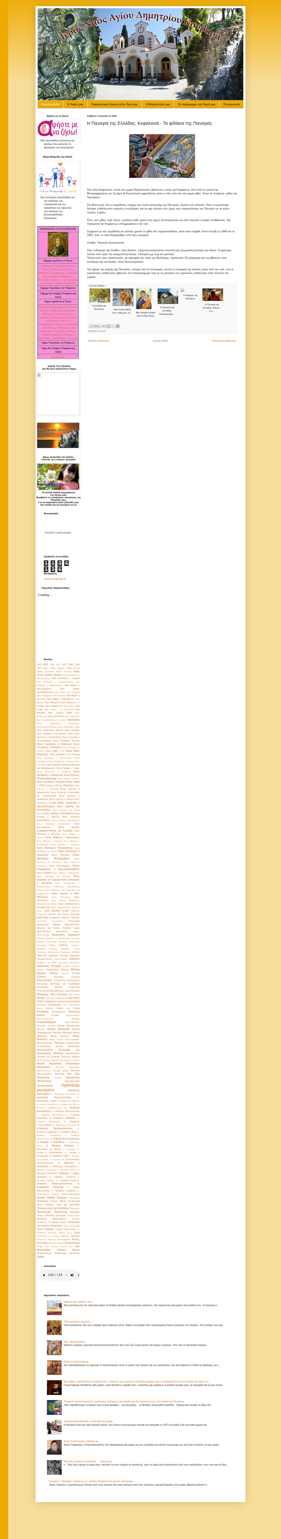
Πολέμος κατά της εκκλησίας (62, 1204)
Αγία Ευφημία (73, 692)
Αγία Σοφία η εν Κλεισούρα (59, 709)
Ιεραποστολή (63, 1001)
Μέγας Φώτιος (56, 1039)
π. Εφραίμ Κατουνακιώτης (65, 1138)
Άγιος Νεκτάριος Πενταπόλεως (55, 847)
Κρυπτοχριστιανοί (45, 1019)
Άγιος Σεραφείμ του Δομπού (53, 876)
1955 (77, 664)
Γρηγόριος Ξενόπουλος (48, 952)
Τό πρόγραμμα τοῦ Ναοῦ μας (197, 104)
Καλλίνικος (49, 327)
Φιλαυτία (75, 1236)
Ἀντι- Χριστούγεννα (74, 1341)
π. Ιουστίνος (69, 1149)
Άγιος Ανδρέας (72, 730)
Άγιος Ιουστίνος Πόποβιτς (51, 781)
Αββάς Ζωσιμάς (64, 671)
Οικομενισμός (44, 1081)
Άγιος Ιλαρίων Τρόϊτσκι (68, 779)
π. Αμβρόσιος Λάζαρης (69, 1101)
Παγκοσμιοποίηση (71, 1194)
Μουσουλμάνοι (44, 1074)
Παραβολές (74, 1198)
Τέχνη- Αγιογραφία (71, 1226)
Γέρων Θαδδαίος (58, 945)
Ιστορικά (75, 1001)
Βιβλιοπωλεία (43, 935)
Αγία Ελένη (59, 692)
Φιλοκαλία (41, 1239)
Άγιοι (69, 712)
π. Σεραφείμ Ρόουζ (66, 1180)
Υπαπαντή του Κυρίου (48, 1236)
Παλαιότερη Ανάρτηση (224, 340)
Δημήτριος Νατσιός (58, 955)
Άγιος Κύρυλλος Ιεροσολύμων (54, 824)
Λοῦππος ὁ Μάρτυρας (51, 310)
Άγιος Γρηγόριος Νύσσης (66, 740)
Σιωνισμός (61, 1215)
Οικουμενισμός (72, 1081)
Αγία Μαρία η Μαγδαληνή (60, 699)
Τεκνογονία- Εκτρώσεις (49, 1225)
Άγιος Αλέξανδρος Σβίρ (69, 727)
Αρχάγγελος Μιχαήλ (48, 924)
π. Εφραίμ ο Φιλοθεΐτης (51, 1142)
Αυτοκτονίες (62, 931)
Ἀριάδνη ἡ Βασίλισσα (64, 283)
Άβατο (46, 668)
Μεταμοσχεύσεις (72, 1039)
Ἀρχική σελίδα (50, 104)
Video (40, 1256)
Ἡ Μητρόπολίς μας (158, 104)
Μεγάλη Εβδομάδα (58, 1029)
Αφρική (76, 931)
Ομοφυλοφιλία (45, 1085)
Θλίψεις (41, 997)
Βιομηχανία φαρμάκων (66, 934)
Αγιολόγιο (73, 719)
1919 (58, 664)
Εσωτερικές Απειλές (50, 987)
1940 (71, 664)
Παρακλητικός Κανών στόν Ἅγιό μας (114, 104)
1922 (64, 664)
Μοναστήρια (73, 1063)
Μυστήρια (59, 1074)
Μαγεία (60, 1025)
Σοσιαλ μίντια (73, 1215)
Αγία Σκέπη (68, 706)
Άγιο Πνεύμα (55, 712)
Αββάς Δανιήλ (73, 668)
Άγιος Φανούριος (60, 897)
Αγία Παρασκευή (53, 706)
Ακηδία (65, 910)
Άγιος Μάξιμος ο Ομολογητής (62, 837)
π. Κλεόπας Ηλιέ (58, 1155)
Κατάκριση (43, 1011)
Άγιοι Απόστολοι (56, 716)
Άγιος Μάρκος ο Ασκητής (49, 841)
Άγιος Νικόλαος (60, 855)
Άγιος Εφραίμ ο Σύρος (68, 768)
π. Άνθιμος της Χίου (67, 1104)
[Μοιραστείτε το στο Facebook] (118, 326)
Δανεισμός (65, 952)
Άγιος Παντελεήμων (60, 866)
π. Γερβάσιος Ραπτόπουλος (51, 1115)
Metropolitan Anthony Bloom (58, 1249)
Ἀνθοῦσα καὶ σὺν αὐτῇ (61, 269)
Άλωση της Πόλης (59, 914)
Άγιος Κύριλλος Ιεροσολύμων (65, 820)
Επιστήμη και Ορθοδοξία (65, 983)
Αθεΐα (47, 910)
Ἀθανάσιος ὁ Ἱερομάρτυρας (52, 272)
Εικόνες (54, 973)
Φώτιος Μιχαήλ (57, 1243)
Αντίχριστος (54, 917)
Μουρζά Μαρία (61, 1071)
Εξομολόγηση (44, 980)
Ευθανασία (74, 987)
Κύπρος (76, 1018)
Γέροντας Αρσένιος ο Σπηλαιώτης (53, 938)
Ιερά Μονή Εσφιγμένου (56, 998)
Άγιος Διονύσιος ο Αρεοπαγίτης (54, 758)
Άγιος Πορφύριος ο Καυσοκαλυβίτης (58, 867)
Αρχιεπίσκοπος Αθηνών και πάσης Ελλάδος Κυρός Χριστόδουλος (58, 928)
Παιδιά (51, 1197)
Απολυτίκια (74, 921)
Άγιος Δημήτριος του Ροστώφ (65, 754)
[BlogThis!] (109, 326)
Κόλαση (55, 1015)
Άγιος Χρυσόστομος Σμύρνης (65, 907)
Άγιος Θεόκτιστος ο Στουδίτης (54, 772)
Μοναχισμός (43, 1067)
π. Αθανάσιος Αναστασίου (63, 1094)
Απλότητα (41, 921)
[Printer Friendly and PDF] (95, 326)
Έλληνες (41, 976)
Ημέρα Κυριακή (72, 990)
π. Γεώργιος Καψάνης (62, 1117)
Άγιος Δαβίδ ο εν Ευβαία (59, 751)
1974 (39, 668)
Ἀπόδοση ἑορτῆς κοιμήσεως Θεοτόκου (57, 307)
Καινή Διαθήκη (45, 1008)
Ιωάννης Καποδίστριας (49, 1004)
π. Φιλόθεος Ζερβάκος (63, 1190)
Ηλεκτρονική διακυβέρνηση (50, 990)
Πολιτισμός (75, 1208)
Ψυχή (39, 1246)
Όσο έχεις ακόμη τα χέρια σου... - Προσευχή (87, 1461)
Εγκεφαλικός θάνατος (57, 969)
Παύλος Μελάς (58, 1201)
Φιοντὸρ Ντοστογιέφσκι (59, 1239)
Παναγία (101, 331)
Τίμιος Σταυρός (45, 1229)
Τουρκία (59, 1229)
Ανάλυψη (75, 914)
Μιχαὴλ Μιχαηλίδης (49, 1063)
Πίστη (39, 1204)
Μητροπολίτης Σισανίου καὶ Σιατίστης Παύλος (58, 1060)
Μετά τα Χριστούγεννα (76, 1361)
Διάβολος (74, 958)
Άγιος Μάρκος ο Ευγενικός (65, 844)
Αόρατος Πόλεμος (71, 917)
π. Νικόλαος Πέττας (66, 1170)
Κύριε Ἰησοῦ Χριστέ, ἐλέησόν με (81, 1441)
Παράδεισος (43, 1201)
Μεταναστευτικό (44, 1043)
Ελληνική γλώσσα (67, 977)
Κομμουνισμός (73, 1015)
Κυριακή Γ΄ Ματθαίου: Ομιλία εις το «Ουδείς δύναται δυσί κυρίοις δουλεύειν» (91, 1481)
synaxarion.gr (58, 356)
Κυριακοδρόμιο (46, 1022)
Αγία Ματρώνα (52, 702)
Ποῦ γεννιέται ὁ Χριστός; (77, 1321)
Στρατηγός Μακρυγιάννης (52, 1218)
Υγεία (77, 1232)
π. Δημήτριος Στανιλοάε (64, 1125)
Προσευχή (60, 1211)
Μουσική (75, 1070)
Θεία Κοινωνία (58, 994)
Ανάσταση (42, 917)
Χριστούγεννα (72, 1242)
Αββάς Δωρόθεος (45, 671)
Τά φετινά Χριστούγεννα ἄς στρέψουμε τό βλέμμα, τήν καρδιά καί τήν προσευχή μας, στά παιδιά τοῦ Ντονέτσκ (124, 1401)
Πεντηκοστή (74, 1201)
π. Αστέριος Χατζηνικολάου (66, 1111)
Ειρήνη (65, 973)
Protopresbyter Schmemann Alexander (58, 1253)
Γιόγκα (76, 949)
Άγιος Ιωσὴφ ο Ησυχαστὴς (58, 813)
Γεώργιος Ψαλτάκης (59, 949)
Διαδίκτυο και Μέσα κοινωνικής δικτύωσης (58, 962)
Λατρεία (51, 1026)
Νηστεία (58, 1077)
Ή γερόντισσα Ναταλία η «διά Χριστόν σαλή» (88, 1421)
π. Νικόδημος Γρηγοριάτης (63, 1166)
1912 (52, 664)
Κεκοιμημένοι (58, 1011)
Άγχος (40, 911)
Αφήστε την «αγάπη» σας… (79, 1301)
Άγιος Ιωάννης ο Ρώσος (61, 799)
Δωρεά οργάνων (71, 966)
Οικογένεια (73, 1077)
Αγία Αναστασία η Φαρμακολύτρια (55, 682)
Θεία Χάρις (74, 994)
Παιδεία (41, 1197)
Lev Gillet (74, 1246)
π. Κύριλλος (55, 1159)
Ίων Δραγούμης (71, 1005)
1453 (39, 664)
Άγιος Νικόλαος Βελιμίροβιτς (58, 856)
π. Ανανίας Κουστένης (47, 1104)
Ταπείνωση (74, 1222)
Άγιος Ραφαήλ (44, 872)
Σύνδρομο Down (57, 1222)
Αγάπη (48, 674)
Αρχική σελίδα (160, 340)
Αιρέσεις (55, 910)
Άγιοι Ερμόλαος (72, 716)
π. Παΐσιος (62, 1173)
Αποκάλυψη (57, 921)
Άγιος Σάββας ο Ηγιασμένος (66, 873)
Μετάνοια (60, 1042)
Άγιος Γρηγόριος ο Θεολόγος (54, 744)
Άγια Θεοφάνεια (44, 695)
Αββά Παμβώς (57, 668)
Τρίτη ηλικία (70, 1229)
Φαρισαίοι (65, 1236)
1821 (46, 664)
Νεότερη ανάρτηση (98, 340)
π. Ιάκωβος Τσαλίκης (60, 1145)
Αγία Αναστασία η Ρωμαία (66, 678)
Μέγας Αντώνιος (60, 1036)
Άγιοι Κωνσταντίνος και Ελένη (51, 720)
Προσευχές (44, 1211)
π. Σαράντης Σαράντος (62, 1177)
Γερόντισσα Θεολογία (56, 942)
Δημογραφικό (61, 959)
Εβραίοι (40, 970)
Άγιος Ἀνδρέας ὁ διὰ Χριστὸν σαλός (55, 733)
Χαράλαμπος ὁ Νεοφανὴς (65, 338)
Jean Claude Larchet (55, 1246)
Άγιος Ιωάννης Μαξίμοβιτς (60, 785)
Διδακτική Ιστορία (49, 966)
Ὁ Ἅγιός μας (75, 104)
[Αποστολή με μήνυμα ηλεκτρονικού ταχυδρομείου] (104, 326)
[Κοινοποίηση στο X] (113, 326)
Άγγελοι (57, 674)
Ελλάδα (76, 973)
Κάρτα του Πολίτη (68, 1008)
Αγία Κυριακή (58, 695)
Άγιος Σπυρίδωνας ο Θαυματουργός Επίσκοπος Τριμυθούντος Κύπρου (58, 886)
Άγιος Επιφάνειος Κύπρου (60, 761)
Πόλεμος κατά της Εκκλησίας (53, 1208)
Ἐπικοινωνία (231, 104)
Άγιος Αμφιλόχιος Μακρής (50, 730)
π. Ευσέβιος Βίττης (67, 1132)
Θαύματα (43, 994)
